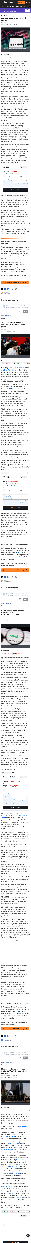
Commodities (24, 6)
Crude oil (10, 1193)
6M (12, 176)
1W (6, 176)
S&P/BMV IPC (25, 1126)
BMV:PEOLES (14, 1166)
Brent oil (18, 1197)
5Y (18, 176)
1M (9, 176)
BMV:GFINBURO (7, 1150)
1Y (15, 176)
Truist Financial (19, 368)
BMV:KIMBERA (14, 1143)
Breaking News (6, 6)
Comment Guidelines (6, 315)
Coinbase (18, 815)
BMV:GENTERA (9, 1136)
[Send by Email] (16, 289)
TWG (9, 389)
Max (21, 176)
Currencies (15, 6)
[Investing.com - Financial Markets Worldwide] (9, 2)
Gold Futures (5, 1186)
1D (3, 176)
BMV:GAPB (20, 1160)
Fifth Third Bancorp (11, 370)
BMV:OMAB (15, 1173)
